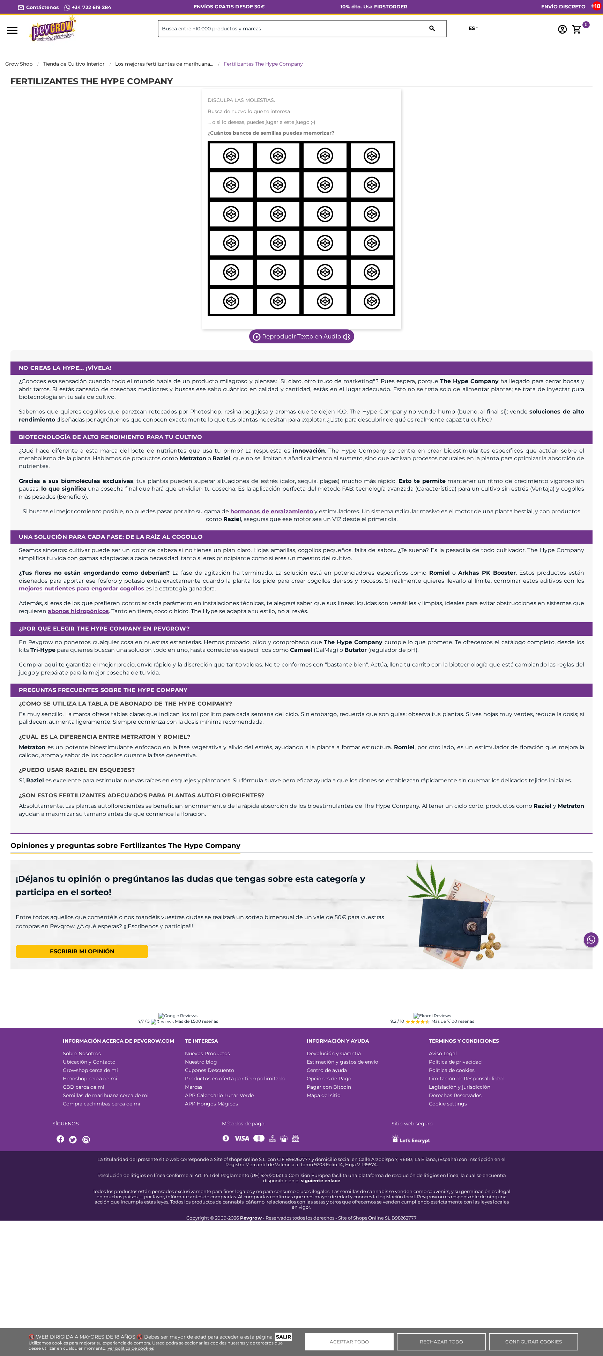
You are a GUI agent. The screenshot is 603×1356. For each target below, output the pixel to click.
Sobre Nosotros (82, 1053)
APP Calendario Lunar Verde (219, 1095)
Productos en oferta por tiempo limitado (235, 1078)
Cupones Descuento (209, 1070)
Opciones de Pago (329, 1078)
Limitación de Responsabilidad (466, 1078)
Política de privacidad (455, 1062)
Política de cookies (452, 1070)
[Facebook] (61, 1139)
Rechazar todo (441, 1341)
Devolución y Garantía (334, 1053)
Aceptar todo (349, 1341)
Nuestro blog (201, 1062)
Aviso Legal (443, 1053)
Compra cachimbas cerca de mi (101, 1104)
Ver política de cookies (130, 1348)
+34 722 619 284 (90, 7)
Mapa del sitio (324, 1095)
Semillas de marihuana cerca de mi (106, 1095)
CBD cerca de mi (83, 1087)
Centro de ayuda (327, 1070)
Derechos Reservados (455, 1095)
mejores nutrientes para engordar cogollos (81, 588)
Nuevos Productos (207, 1053)
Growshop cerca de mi (90, 1070)
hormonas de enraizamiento (271, 511)
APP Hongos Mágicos (211, 1104)
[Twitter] (74, 1139)
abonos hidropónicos (78, 611)
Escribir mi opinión (82, 951)
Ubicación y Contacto (89, 1062)
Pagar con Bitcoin (329, 1087)
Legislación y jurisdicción (459, 1087)
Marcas (193, 1087)
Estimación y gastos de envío (342, 1062)
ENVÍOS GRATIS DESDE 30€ (229, 6)
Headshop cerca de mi (90, 1078)
